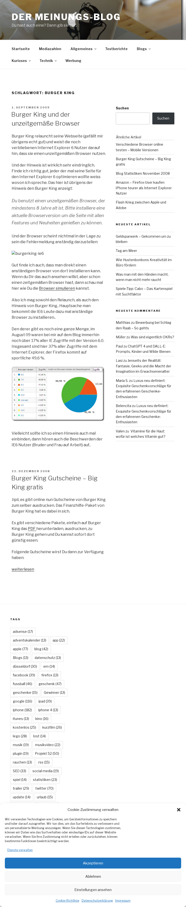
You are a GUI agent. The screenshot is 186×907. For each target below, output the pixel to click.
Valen (120, 431)
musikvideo (47, 745)
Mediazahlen (50, 49)
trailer (21, 788)
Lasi (119, 360)
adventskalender (29, 640)
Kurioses (19, 61)
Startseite (21, 49)
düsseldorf (25, 666)
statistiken (45, 780)
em (49, 666)
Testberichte (116, 49)
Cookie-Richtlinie (67, 900)
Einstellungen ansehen (93, 890)
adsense (23, 631)
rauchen (22, 762)
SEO (19, 771)
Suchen (122, 108)
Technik (46, 61)
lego (20, 736)
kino (41, 719)
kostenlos (24, 727)
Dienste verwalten (20, 850)
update (22, 797)
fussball (22, 684)
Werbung (73, 61)
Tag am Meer (126, 251)
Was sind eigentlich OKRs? (152, 337)
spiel (20, 780)
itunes (21, 719)
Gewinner (54, 692)
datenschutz (48, 658)
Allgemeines (81, 49)
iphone (22, 710)
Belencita (123, 406)
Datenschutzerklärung (97, 900)
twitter (44, 788)
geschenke (25, 692)
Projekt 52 (47, 753)
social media (45, 771)
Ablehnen (93, 876)
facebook (24, 675)
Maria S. (122, 380)
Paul (119, 346)
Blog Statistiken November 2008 (143, 173)
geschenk (50, 684)
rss (44, 762)
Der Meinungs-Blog (66, 17)
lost (39, 736)
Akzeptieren (93, 863)
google (22, 701)
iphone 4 (48, 710)
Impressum (123, 900)
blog (41, 649)
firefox (49, 675)
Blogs (142, 49)
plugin (21, 753)
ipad (45, 701)
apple (20, 649)
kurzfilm (52, 727)
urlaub (45, 797)
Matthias (123, 322)
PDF (32, 528)
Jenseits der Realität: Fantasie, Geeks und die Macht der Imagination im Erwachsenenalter (143, 365)
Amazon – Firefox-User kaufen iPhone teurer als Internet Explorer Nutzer (144, 187)
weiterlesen (23, 569)
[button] (178, 809)
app (59, 640)
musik (21, 745)
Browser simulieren (57, 288)
